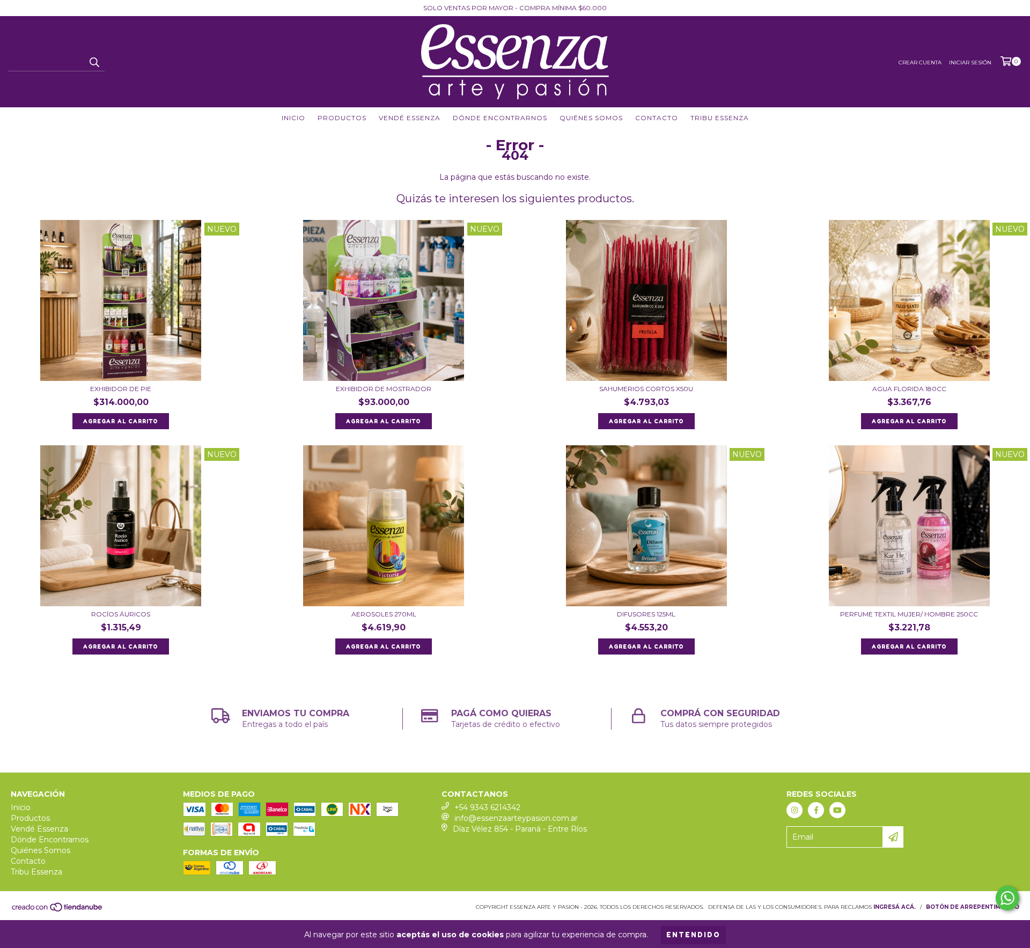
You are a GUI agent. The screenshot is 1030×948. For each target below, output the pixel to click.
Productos (342, 118)
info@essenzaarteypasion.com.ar (516, 818)
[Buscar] (94, 61)
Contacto (656, 118)
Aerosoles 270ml (383, 614)
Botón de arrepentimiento (972, 906)
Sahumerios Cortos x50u (646, 389)
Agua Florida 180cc (909, 389)
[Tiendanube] (58, 910)
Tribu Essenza (719, 118)
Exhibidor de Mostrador (383, 389)
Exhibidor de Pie (120, 389)
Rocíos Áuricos (120, 614)
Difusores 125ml (646, 614)
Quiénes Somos (591, 118)
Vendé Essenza (409, 118)
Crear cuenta (920, 62)
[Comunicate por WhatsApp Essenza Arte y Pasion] (1007, 898)
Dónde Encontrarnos (500, 118)
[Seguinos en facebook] (816, 810)
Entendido (693, 935)
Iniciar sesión (970, 62)
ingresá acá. (894, 906)
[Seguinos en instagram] (794, 810)
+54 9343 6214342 (487, 807)
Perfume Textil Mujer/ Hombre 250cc (909, 614)
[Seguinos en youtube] (837, 810)
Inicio (293, 118)
